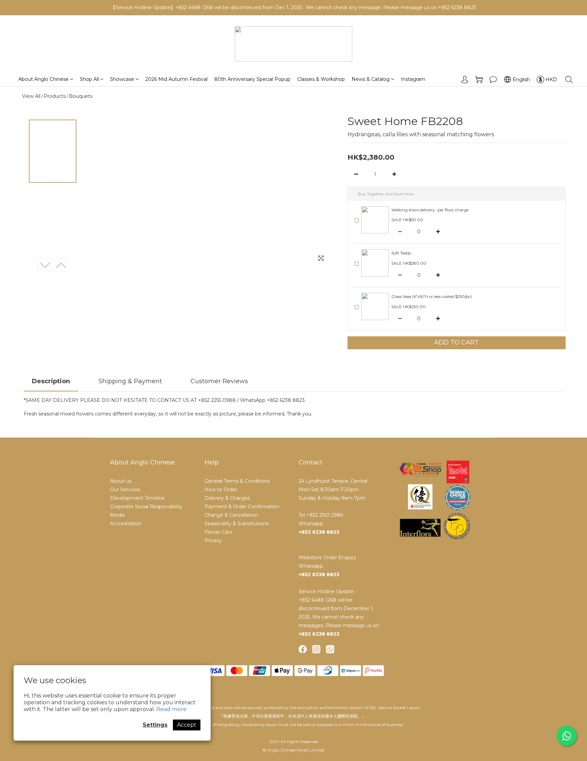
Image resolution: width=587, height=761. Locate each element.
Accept (186, 725)
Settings (155, 725)
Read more (171, 709)
